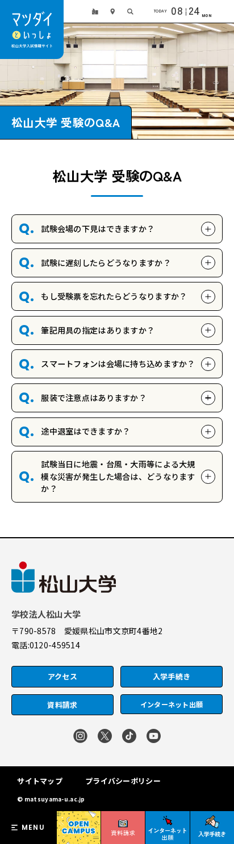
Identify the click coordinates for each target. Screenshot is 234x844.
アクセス (62, 676)
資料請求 (62, 704)
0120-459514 (55, 645)
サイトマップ (39, 780)
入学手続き (171, 676)
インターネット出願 (171, 704)
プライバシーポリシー (123, 780)
